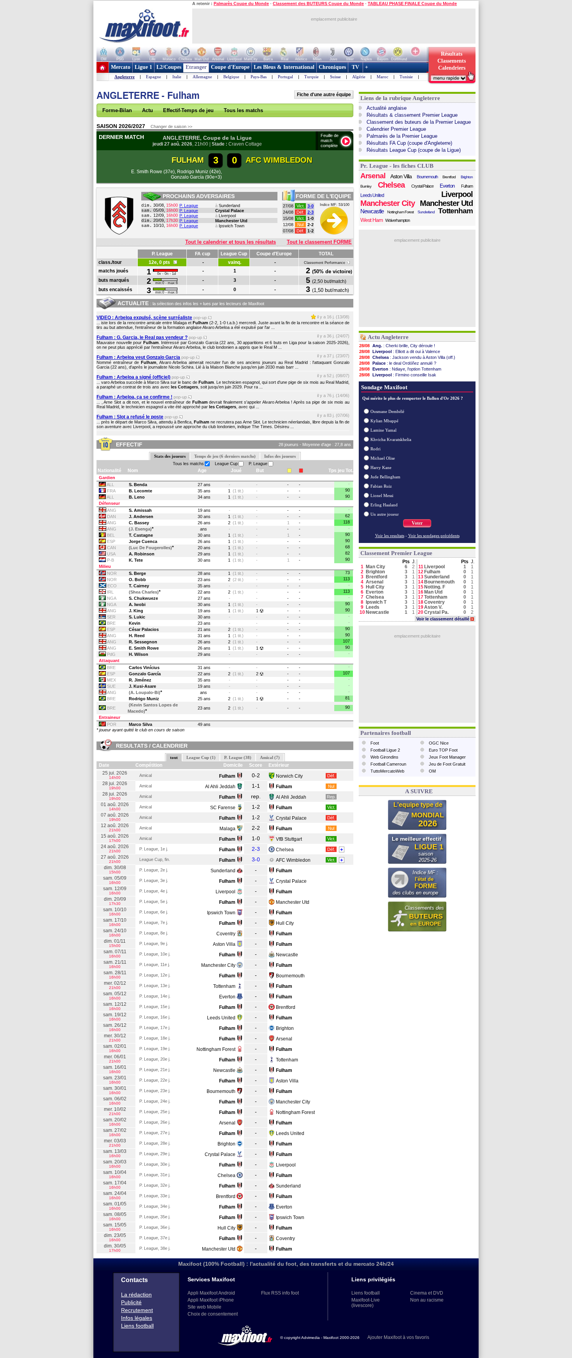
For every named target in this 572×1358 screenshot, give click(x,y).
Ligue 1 (143, 67)
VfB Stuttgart (289, 839)
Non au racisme (427, 1300)
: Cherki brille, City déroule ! (397, 345)
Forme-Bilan (117, 110)
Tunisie (406, 76)
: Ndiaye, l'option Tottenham (400, 369)
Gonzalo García (145, 673)
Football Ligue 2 (385, 750)
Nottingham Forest (216, 1049)
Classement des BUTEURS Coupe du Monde (318, 3)
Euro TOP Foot (443, 750)
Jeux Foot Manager (447, 757)
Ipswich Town (231, 225)
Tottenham (224, 986)
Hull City (285, 923)
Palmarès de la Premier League (402, 136)
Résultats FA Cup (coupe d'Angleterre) (409, 143)
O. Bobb (137, 579)
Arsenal (284, 1039)
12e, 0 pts (161, 262)
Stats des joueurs (170, 456)
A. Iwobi (137, 604)
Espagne (153, 76)
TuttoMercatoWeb (387, 771)
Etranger (196, 67)
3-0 (310, 206)
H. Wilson (138, 654)
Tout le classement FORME (319, 242)
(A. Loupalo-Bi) (144, 692)
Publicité (131, 1302)
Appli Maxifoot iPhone (211, 1300)
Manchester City (218, 965)
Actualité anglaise (387, 108)
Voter (417, 523)
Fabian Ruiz (381, 486)
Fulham (467, 186)
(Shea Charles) (144, 592)
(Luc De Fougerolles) (150, 547)
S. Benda (138, 484)
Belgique (231, 76)
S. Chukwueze (143, 598)
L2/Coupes (168, 67)
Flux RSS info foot (280, 1293)
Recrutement (137, 1310)
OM (432, 771)
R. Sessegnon (143, 641)
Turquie (311, 76)
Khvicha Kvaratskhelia (390, 439)
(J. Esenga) (140, 529)
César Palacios (144, 629)
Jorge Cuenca (143, 541)
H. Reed (137, 635)
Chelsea (285, 849)
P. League (188, 205)
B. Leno (137, 497)
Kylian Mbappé (384, 420)
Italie (176, 76)
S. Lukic (137, 617)
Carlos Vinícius (144, 667)
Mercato (120, 67)
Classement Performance (325, 263)
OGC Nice (439, 743)
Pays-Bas (259, 76)
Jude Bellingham (385, 476)
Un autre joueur (384, 514)
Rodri (375, 448)
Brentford (285, 1007)
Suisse (335, 76)
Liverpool (227, 215)
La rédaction (136, 1294)
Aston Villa (224, 944)
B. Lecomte (140, 490)
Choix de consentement (213, 1314)
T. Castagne (141, 535)
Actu (147, 110)
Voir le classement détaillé (444, 619)
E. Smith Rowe (144, 648)
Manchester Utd (231, 220)
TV (355, 67)
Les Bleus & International (284, 67)
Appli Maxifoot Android (211, 1293)
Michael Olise (382, 458)
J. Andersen (141, 516)
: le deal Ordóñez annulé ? (397, 363)
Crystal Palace (229, 210)
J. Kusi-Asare (142, 686)
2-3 (310, 212)
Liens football (137, 1326)
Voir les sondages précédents (434, 535)
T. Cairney (139, 585)
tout (174, 757)
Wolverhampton (397, 220)
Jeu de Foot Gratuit (447, 764)
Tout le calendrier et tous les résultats (230, 242)
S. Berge (137, 573)
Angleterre (124, 76)
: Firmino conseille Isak (397, 374)
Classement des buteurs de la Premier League (419, 122)
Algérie (358, 76)
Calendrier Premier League (396, 129)
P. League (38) (237, 757)
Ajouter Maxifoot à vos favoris (398, 1337)
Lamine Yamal (383, 430)
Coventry (225, 933)
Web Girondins (384, 757)
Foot (374, 743)
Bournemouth (290, 976)
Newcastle (287, 954)
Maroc (382, 76)
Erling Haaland (384, 504)
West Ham (371, 220)
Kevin (134, 623)
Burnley (365, 186)
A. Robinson (141, 554)
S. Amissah (140, 510)
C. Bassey (139, 522)
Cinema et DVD (426, 1293)
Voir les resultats (389, 535)
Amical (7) (270, 757)
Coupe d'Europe (230, 67)
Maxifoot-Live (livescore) (365, 1302)
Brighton (285, 1028)
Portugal (285, 76)
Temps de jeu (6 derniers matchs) (225, 456)
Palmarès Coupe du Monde (241, 3)
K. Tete (136, 560)
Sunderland (229, 205)
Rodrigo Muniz (144, 698)
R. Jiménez (140, 680)
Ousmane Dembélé (387, 411)
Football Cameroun (388, 764)
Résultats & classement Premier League (412, 115)
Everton (227, 997)
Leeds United (221, 1018)
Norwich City (289, 776)
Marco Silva (140, 724)
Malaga (227, 828)
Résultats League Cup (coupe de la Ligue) (414, 150)
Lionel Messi (381, 495)
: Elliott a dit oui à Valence (399, 351)
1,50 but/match (330, 290)
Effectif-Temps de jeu (188, 110)
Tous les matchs (243, 110)
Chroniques (332, 67)
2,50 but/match (329, 281)
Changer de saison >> (171, 126)
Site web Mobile (204, 1307)
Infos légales (136, 1318)
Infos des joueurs (280, 456)
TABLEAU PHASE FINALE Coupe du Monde (412, 3)
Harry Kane (380, 467)
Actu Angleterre (388, 337)
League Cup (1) (201, 757)
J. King (136, 610)
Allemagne (202, 76)
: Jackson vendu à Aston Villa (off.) (407, 357)
